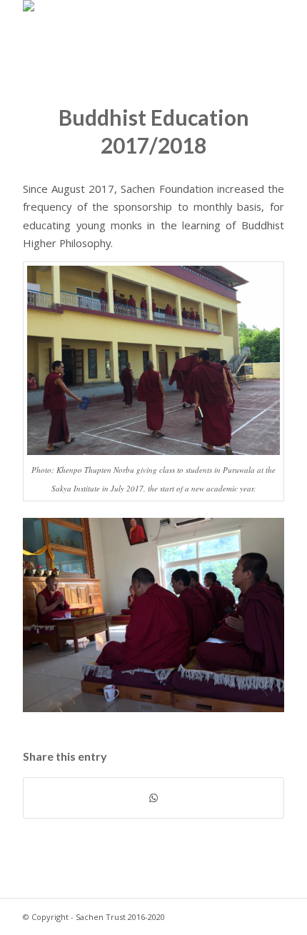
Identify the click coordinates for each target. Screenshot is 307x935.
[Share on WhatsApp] (153, 798)
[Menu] (264, 28)
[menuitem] (264, 28)
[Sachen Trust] (127, 28)
